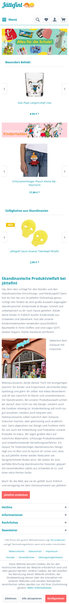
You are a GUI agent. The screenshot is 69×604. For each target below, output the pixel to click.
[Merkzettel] (46, 19)
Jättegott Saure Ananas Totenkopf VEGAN (34, 251)
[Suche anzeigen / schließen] (37, 19)
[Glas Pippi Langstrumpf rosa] (34, 84)
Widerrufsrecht (17, 551)
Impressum (52, 551)
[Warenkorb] (63, 19)
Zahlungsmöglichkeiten (50, 557)
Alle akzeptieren (32, 598)
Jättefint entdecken (16, 495)
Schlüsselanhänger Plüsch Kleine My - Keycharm (34, 183)
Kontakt (10, 557)
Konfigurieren (55, 598)
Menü (12, 19)
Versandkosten (58, 539)
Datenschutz (35, 551)
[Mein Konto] (54, 19)
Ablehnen (10, 598)
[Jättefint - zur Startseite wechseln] (18, 8)
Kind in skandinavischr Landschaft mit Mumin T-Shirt (32, 42)
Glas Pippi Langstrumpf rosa (34, 102)
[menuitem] (9, 19)
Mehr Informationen (39, 587)
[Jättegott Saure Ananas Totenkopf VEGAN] (34, 233)
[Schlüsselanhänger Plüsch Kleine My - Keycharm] (34, 160)
